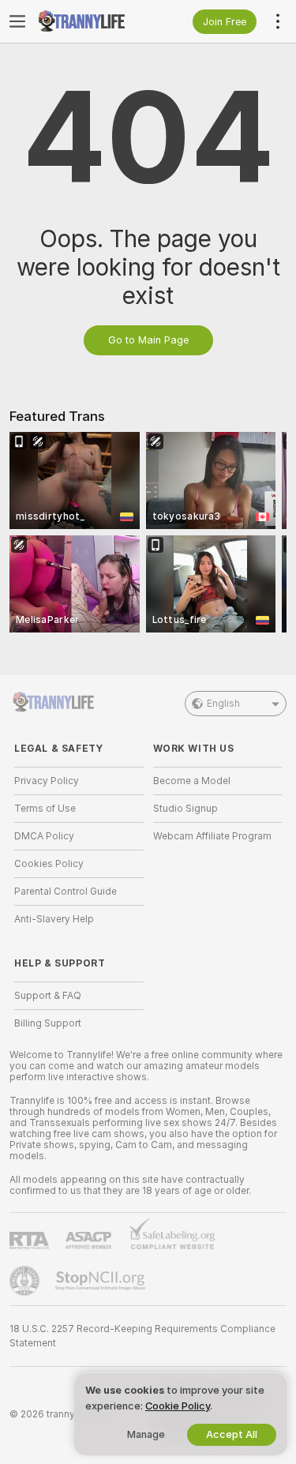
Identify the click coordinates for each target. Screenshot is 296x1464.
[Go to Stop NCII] (101, 1280)
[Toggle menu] (17, 21)
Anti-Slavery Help (54, 919)
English (223, 703)
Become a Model (191, 780)
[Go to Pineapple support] (26, 1281)
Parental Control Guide (65, 891)
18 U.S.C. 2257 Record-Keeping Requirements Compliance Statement (142, 1336)
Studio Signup (185, 808)
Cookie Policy (177, 1406)
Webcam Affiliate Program (212, 836)
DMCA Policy (44, 836)
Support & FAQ (47, 995)
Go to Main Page (148, 340)
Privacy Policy (46, 780)
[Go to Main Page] (91, 21)
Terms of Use (45, 808)
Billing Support (47, 1023)
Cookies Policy (49, 863)
